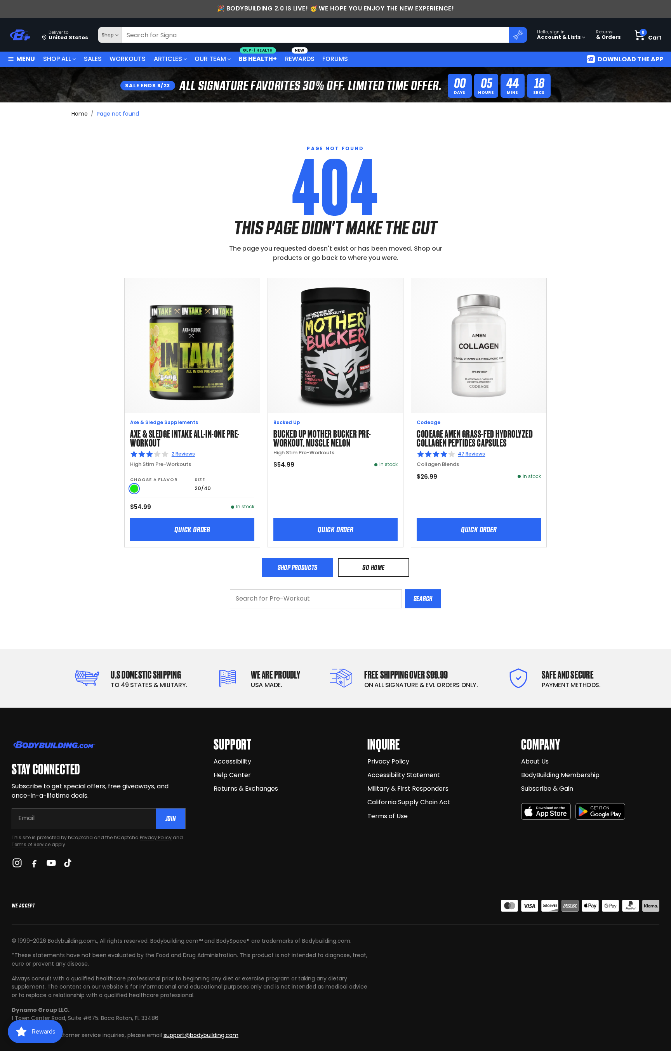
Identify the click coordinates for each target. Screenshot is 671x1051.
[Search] (518, 35)
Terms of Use (387, 816)
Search (423, 598)
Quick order (192, 529)
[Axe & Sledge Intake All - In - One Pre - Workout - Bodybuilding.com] (192, 345)
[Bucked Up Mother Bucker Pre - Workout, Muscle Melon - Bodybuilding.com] (335, 345)
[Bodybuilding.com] (19, 35)
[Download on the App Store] (546, 811)
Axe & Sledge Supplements (164, 422)
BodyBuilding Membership (560, 775)
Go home (373, 567)
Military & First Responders (407, 788)
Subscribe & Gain (547, 788)
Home (79, 113)
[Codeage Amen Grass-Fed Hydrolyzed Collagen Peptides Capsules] (478, 345)
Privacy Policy (156, 837)
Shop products (297, 567)
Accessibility (232, 761)
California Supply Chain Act (408, 802)
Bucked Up (286, 422)
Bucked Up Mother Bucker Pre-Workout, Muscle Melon (322, 438)
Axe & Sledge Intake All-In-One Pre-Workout (184, 438)
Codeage (428, 422)
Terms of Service (31, 844)
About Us (535, 761)
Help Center (232, 775)
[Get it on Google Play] (600, 811)
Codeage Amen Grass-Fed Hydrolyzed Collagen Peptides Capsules (475, 438)
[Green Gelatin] (134, 489)
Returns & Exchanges (246, 788)
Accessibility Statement (403, 775)
